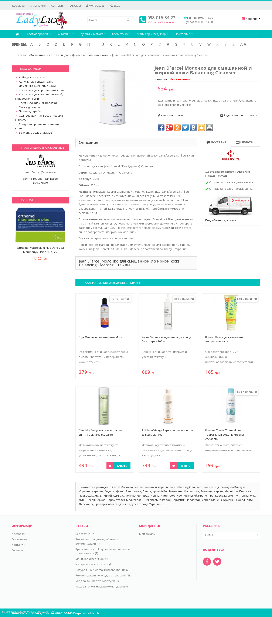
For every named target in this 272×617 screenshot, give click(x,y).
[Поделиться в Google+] (169, 127)
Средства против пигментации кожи (38, 126)
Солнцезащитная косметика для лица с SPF (39, 118)
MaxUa (94, 613)
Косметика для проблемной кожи (41, 90)
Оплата (246, 142)
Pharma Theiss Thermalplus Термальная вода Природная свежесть (225, 434)
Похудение (183, 34)
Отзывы (75, 5)
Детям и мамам (92, 34)
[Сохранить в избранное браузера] (201, 127)
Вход (116, 5)
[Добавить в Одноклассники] (177, 127)
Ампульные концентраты (36, 81)
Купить (122, 465)
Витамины (64, 34)
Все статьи (82, 534)
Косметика (120, 34)
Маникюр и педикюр (152, 34)
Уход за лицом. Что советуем (95, 581)
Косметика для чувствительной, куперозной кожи (39, 96)
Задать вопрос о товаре (240, 115)
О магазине (38, 5)
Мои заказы (96, 5)
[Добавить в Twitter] (185, 127)
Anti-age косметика (32, 77)
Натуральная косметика (92, 564)
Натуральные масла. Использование (100, 570)
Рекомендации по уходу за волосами (100, 575)
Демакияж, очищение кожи (90, 55)
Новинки (26, 200)
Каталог (21, 55)
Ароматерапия (38, 34)
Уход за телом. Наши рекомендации (100, 586)
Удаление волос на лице (35, 132)
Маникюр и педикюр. (89, 559)
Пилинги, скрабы (30, 111)
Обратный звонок (161, 22)
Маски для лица (29, 107)
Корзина (251, 19)
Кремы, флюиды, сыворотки (38, 103)
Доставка (18, 5)
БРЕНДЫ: (19, 44)
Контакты (57, 5)
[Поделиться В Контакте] (193, 127)
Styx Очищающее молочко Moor (100, 337)
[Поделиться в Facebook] (161, 127)
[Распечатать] (209, 127)
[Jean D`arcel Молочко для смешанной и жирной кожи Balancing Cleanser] (112, 97)
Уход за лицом (58, 55)
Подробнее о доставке (221, 220)
